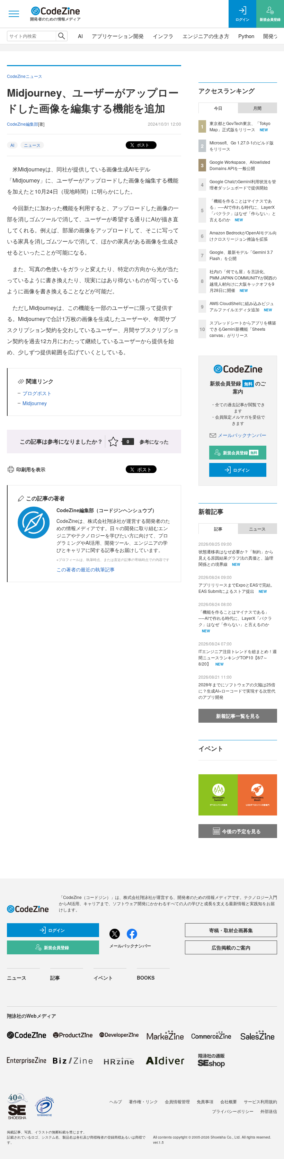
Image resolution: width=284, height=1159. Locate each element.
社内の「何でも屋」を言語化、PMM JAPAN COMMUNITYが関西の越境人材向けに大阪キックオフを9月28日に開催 (243, 280)
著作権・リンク (143, 1101)
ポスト (142, 145)
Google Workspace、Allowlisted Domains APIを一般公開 (240, 165)
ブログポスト (37, 393)
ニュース (32, 145)
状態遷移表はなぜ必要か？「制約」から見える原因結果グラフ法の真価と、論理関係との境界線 (235, 558)
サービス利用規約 (260, 1101)
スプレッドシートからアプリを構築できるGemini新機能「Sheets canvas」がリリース (243, 329)
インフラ (163, 35)
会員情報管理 (177, 1101)
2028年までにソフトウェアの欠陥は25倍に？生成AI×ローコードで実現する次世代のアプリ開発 (236, 690)
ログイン (241, 470)
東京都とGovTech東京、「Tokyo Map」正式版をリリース (240, 126)
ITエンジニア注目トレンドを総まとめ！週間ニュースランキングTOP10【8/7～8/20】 (237, 657)
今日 (218, 108)
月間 (257, 108)
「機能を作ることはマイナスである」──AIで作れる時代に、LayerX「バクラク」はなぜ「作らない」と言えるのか (243, 210)
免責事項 (205, 1101)
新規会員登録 (240, 452)
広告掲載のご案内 (231, 947)
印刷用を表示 (30, 469)
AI (80, 35)
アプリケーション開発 (118, 35)
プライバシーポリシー (233, 1111)
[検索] (61, 36)
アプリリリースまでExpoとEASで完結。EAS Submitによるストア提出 (236, 588)
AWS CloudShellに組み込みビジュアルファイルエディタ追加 (242, 306)
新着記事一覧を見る (238, 715)
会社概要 (228, 1101)
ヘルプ (115, 1101)
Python (246, 35)
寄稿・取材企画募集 (231, 930)
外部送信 (268, 1111)
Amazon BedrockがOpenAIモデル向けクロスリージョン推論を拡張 (243, 236)
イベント (103, 977)
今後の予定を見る (241, 831)
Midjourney (35, 403)
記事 (218, 529)
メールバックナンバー (242, 434)
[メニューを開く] (14, 14)
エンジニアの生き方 (206, 35)
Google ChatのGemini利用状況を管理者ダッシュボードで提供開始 (243, 184)
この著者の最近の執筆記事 (85, 569)
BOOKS (145, 977)
